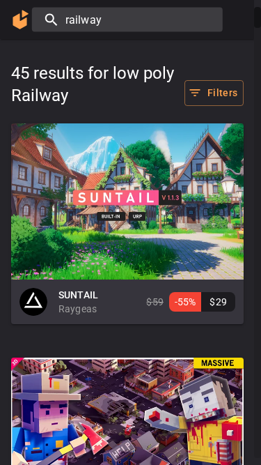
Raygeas (77, 308)
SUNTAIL (78, 294)
